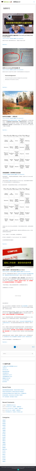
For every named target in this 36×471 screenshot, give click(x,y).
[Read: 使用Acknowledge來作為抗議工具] (18, 57)
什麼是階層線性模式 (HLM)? (7, 376)
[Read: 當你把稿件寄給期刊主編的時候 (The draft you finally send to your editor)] (18, 23)
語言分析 (3, 452)
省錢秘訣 (3, 442)
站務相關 (3, 444)
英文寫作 (3, 451)
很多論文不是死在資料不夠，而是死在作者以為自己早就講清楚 (12, 391)
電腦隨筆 (21, 271)
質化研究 (3, 457)
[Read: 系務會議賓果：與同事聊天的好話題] (17, 152)
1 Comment (5, 174)
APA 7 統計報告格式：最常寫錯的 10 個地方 (9, 396)
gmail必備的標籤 (25, 305)
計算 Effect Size (5, 369)
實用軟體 (3, 425)
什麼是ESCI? (4, 367)
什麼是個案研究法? (5, 373)
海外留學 (11, 118)
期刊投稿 (11, 38)
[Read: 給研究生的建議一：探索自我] (18, 102)
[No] (34, 468)
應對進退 (9, 174)
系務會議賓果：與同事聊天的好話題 (12, 172)
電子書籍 (3, 459)
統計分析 (3, 445)
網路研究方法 (4, 449)
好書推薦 (3, 421)
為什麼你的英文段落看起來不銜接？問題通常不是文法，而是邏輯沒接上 (14, 393)
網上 (9, 180)
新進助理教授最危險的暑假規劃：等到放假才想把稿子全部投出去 (13, 389)
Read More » (5, 44)
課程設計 (3, 454)
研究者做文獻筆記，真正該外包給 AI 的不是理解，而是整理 (12, 395)
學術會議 (3, 423)
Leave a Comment (6, 38)
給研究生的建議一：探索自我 (10, 116)
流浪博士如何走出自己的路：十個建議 (14, 120)
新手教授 (3, 433)
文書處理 (3, 430)
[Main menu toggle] (34, 2)
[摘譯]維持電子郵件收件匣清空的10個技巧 (12, 275)
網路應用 (18, 271)
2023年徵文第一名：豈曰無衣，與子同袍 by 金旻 (14, 411)
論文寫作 (14, 69)
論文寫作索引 (4, 381)
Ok (18, 469)
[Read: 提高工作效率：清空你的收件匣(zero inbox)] (18, 257)
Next (33, 346)
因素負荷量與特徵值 (5, 371)
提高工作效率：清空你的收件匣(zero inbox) (14, 270)
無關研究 (14, 38)
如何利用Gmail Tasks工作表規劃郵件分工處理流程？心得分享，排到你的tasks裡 (17, 336)
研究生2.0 (16, 2)
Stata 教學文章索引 (5, 379)
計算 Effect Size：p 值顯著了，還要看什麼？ (14, 406)
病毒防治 (3, 440)
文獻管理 (3, 432)
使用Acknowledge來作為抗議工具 (11, 68)
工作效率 (11, 271)
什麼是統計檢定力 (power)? (7, 374)
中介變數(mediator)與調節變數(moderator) (9, 366)
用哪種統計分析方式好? (6, 378)
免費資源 (3, 420)
